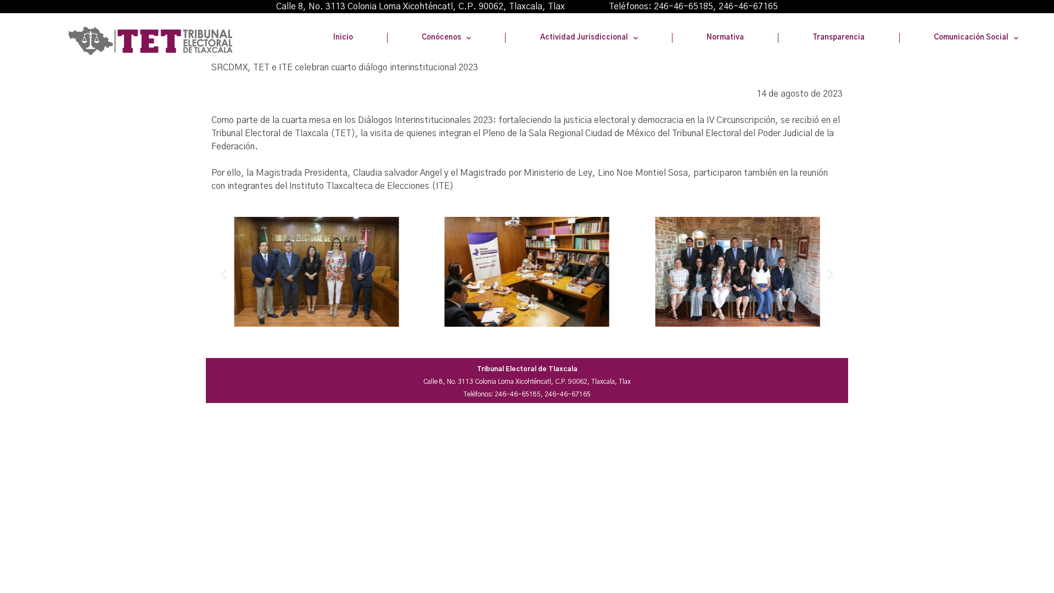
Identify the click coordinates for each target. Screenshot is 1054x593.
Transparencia (838, 37)
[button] (224, 274)
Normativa (725, 37)
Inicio (343, 37)
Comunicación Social (971, 37)
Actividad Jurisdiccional (584, 37)
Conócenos (441, 37)
